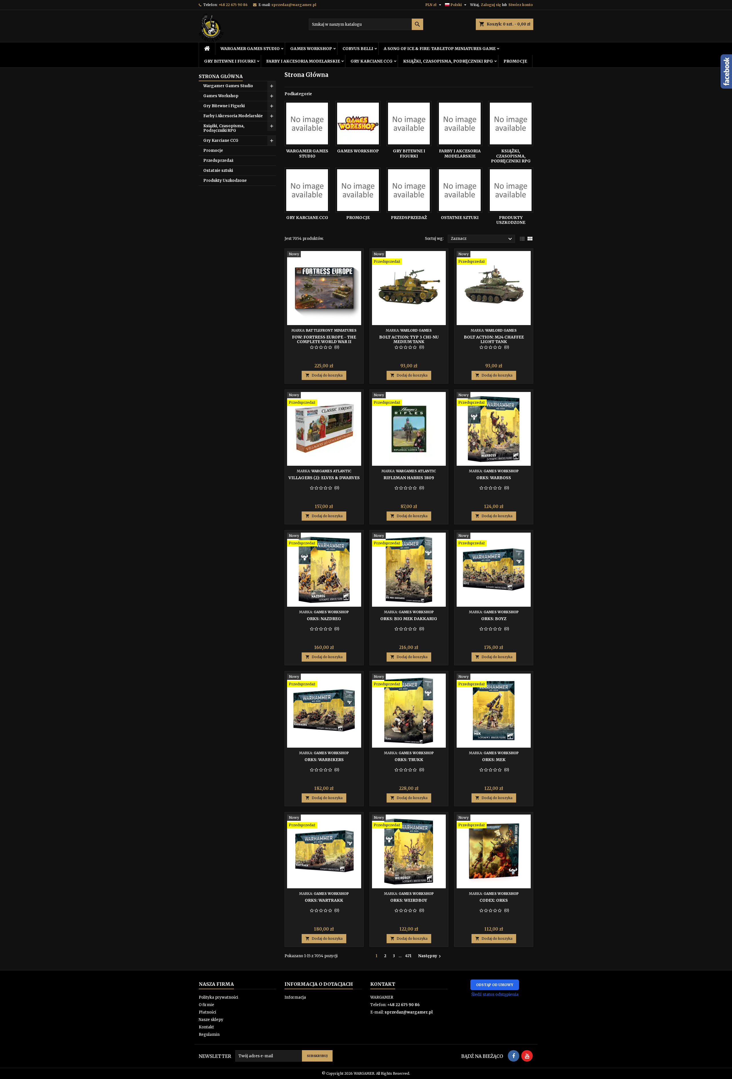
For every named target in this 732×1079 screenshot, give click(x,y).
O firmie (206, 1004)
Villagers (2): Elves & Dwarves (324, 477)
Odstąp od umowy (494, 985)
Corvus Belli (358, 48)
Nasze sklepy (211, 1019)
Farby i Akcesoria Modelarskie (303, 61)
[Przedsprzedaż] (408, 190)
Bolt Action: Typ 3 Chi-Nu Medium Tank (409, 339)
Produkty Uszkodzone (225, 180)
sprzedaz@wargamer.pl (293, 5)
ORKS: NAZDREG (324, 618)
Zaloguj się (491, 5)
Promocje (515, 61)
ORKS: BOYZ (493, 618)
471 (408, 955)
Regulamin (209, 1034)
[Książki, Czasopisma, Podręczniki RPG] (510, 123)
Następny (430, 956)
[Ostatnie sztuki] (459, 190)
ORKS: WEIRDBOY (408, 900)
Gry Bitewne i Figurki (230, 61)
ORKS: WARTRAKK (324, 900)
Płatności (207, 1012)
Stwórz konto (520, 5)
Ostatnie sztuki (218, 170)
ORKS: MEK (494, 759)
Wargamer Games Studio (250, 48)
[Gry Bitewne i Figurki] (408, 123)
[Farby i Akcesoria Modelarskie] (459, 123)
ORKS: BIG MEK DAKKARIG (408, 618)
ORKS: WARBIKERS (324, 759)
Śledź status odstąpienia (494, 994)
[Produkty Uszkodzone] (510, 190)
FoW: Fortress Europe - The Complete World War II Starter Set (324, 342)
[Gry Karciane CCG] (307, 190)
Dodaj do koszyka (324, 375)
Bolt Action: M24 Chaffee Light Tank (494, 339)
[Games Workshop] (358, 123)
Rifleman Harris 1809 (408, 477)
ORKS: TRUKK (409, 759)
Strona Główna (221, 76)
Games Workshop (311, 48)
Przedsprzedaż (218, 160)
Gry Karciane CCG (372, 61)
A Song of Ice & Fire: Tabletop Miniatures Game (440, 48)
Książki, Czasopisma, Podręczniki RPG (448, 61)
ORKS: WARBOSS (493, 477)
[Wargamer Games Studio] (307, 123)
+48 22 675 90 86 (233, 5)
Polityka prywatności (218, 997)
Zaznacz (482, 239)
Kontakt (206, 1027)
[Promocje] (358, 190)
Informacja (295, 997)
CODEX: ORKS (494, 900)
